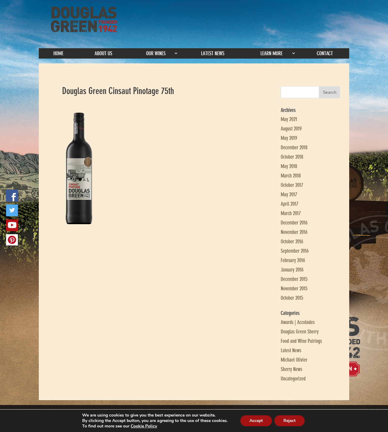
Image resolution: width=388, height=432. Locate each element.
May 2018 (289, 166)
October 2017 (292, 185)
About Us (103, 53)
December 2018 (294, 147)
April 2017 (289, 204)
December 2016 (294, 222)
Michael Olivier (294, 359)
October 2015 (292, 298)
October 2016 (292, 241)
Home (58, 53)
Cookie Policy (144, 426)
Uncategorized (293, 378)
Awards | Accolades (298, 322)
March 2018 (291, 175)
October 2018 (292, 157)
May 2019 (289, 138)
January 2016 (292, 269)
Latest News (212, 53)
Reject (289, 421)
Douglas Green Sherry (300, 331)
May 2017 (289, 194)
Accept (256, 421)
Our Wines (156, 53)
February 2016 (293, 260)
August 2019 (291, 128)
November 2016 (294, 232)
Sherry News (291, 369)
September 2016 (295, 251)
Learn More (271, 53)
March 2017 (291, 213)
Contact (325, 53)
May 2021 (289, 119)
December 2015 (294, 279)
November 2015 (294, 288)
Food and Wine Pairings (301, 341)
